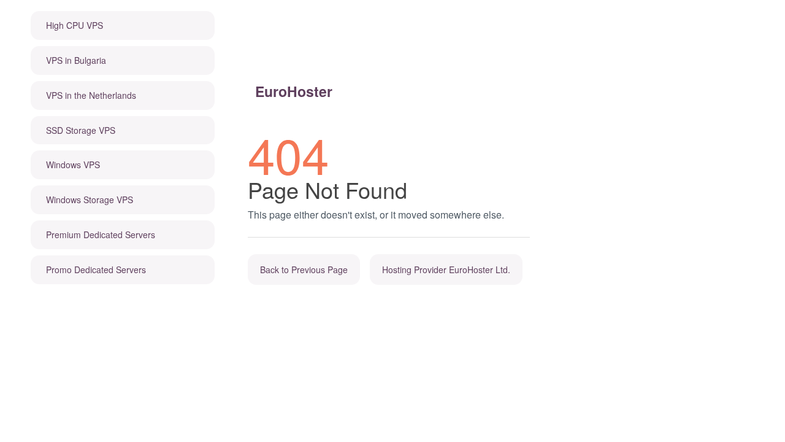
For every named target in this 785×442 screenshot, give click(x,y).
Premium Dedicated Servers (100, 234)
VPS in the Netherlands (91, 95)
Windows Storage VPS (89, 199)
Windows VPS (73, 164)
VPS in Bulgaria (76, 60)
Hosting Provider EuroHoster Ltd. (446, 269)
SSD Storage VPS (80, 130)
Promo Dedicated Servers (96, 269)
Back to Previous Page (304, 269)
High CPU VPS (74, 25)
